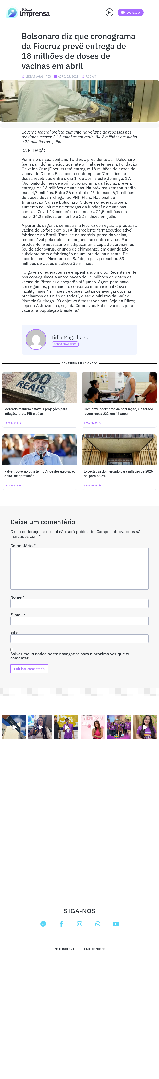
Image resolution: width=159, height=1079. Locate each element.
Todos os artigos (65, 344)
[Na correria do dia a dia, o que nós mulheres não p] (93, 727)
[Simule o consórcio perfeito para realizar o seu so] (14, 727)
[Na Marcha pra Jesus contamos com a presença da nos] (40, 727)
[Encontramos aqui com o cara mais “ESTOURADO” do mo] (66, 727)
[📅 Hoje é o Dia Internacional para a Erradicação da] (145, 727)
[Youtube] (116, 924)
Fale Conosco (95, 949)
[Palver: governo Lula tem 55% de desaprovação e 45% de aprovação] (39, 449)
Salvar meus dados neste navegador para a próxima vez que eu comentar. (70, 656)
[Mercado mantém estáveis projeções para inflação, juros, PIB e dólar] (39, 387)
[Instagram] (79, 924)
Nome (17, 597)
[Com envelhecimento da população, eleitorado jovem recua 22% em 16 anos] (119, 387)
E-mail (18, 615)
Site (14, 632)
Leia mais (11, 423)
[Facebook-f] (61, 924)
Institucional (64, 949)
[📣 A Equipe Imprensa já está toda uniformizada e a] (119, 727)
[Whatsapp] (98, 924)
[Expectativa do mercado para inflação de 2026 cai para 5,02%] (119, 449)
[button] (109, 12)
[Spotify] (43, 924)
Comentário (23, 546)
